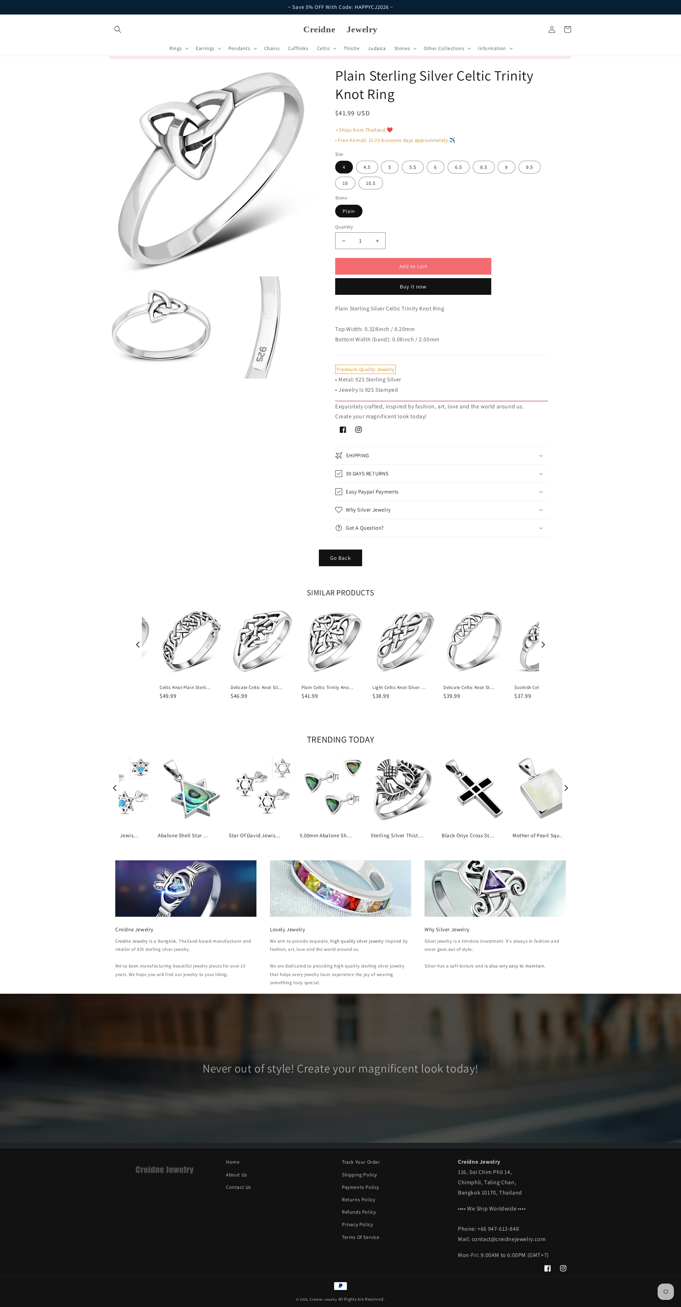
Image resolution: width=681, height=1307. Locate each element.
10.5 (371, 183)
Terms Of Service (361, 1237)
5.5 (412, 167)
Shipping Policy (359, 1174)
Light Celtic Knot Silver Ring (399, 687)
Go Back (340, 558)
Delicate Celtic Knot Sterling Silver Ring (470, 687)
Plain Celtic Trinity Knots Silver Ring (328, 687)
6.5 (458, 167)
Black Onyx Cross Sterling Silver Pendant (468, 835)
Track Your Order (361, 1162)
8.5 (483, 167)
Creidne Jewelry (131, 941)
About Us (236, 1174)
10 (345, 183)
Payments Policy (360, 1187)
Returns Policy (358, 1199)
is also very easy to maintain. (515, 966)
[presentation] (138, 644)
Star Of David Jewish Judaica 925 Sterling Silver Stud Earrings (255, 835)
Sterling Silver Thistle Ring (397, 835)
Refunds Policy (359, 1212)
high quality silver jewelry (356, 941)
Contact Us (238, 1187)
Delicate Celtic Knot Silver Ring (257, 687)
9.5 (529, 167)
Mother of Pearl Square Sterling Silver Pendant (539, 835)
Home (232, 1162)
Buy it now (413, 286)
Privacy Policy (357, 1224)
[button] (118, 29)
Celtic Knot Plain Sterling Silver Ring (186, 687)
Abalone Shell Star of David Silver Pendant (184, 835)
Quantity (344, 227)
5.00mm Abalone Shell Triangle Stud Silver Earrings (326, 835)
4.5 (367, 167)
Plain (349, 211)
